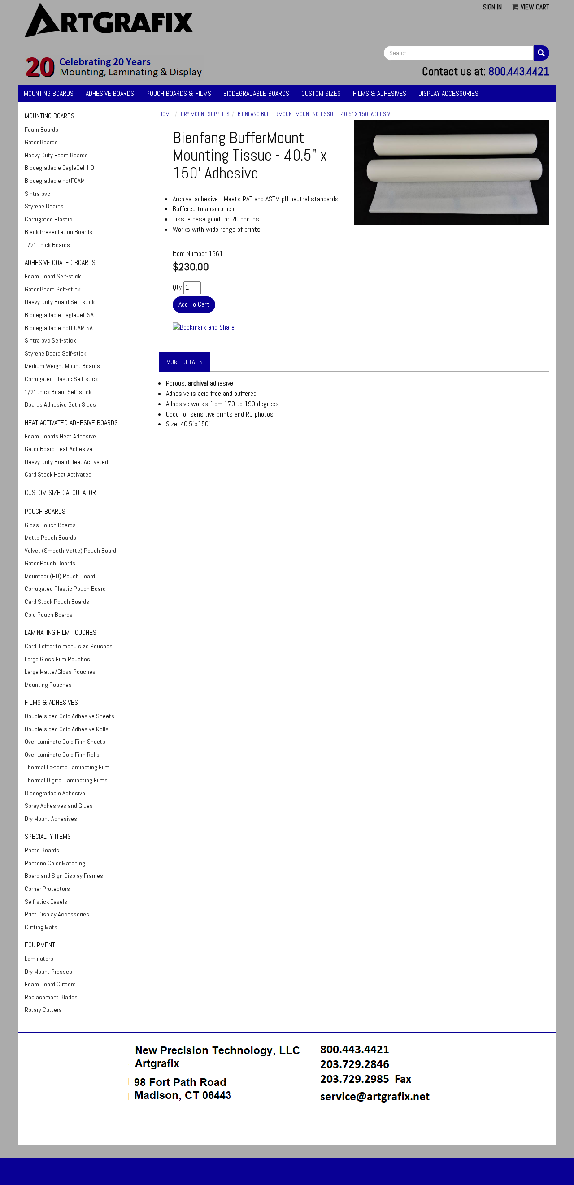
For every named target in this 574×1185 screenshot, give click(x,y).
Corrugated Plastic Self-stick (61, 379)
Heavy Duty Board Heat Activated (66, 462)
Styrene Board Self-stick (55, 353)
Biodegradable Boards (256, 93)
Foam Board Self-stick (53, 276)
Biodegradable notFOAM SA (59, 328)
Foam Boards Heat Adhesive (60, 436)
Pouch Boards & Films (178, 93)
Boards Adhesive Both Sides (60, 404)
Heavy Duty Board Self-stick (60, 302)
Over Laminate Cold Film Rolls (62, 755)
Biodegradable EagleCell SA (59, 315)
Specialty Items (48, 836)
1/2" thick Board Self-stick (58, 392)
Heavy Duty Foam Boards (56, 155)
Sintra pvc (37, 194)
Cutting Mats (41, 927)
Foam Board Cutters (50, 984)
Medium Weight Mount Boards (62, 366)
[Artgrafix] (114, 67)
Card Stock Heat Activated (58, 474)
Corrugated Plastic (48, 219)
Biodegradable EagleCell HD (59, 168)
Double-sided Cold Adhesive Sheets (69, 716)
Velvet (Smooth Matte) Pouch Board (70, 551)
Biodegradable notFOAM (55, 181)
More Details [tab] (184, 362)
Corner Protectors (47, 889)
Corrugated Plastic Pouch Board (65, 589)
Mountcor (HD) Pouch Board (60, 576)
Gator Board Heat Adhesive (58, 449)
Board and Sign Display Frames (64, 876)
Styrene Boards (44, 206)
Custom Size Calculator (60, 492)
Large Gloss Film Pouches (57, 659)
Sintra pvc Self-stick (50, 340)
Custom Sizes (321, 93)
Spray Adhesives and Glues (59, 806)
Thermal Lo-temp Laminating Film (67, 767)
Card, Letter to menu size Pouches (69, 646)
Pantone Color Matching (55, 863)
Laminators (39, 959)
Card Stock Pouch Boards (57, 602)
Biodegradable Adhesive (55, 793)
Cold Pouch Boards (49, 615)
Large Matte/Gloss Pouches (60, 672)
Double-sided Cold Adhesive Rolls (67, 729)
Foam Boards (41, 130)
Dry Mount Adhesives (51, 819)
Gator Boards (41, 142)
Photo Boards (42, 850)
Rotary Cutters (43, 1010)
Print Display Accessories (57, 914)
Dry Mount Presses (48, 972)
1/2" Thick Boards (47, 245)
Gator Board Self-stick (52, 289)
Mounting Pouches (48, 685)
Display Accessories (448, 93)
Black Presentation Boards (58, 232)
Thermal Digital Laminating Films (66, 780)
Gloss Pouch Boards (50, 525)
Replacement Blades (51, 997)
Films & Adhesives (379, 93)
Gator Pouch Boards (50, 563)
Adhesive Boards (110, 93)
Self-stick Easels (46, 902)
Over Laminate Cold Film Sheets (65, 742)
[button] (287, 1128)
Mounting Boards (49, 93)
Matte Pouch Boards (50, 538)
